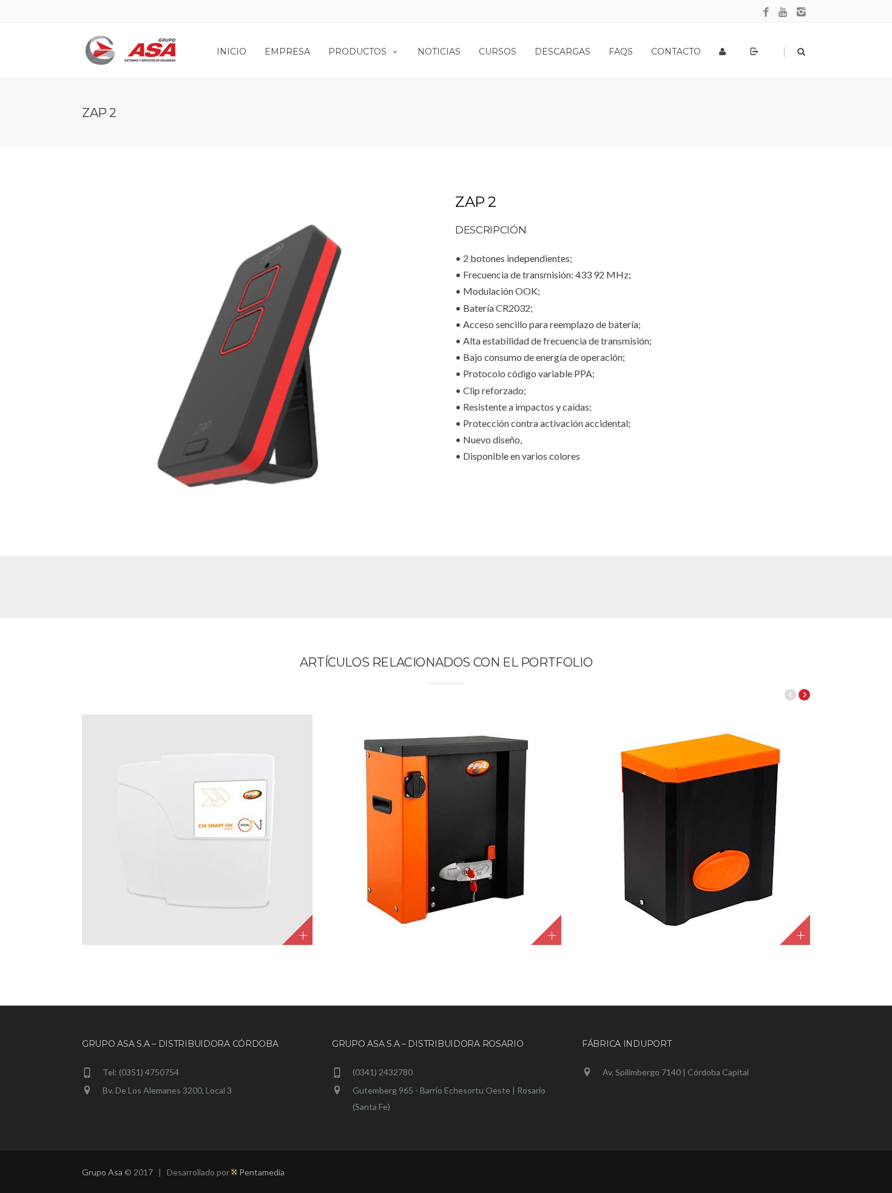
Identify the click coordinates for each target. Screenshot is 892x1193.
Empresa (287, 51)
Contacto (676, 51)
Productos (357, 51)
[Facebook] (766, 12)
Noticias (439, 51)
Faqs (621, 51)
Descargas (562, 51)
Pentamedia (261, 1172)
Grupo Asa (102, 1172)
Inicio (231, 51)
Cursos (497, 51)
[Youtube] (783, 12)
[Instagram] (801, 12)
